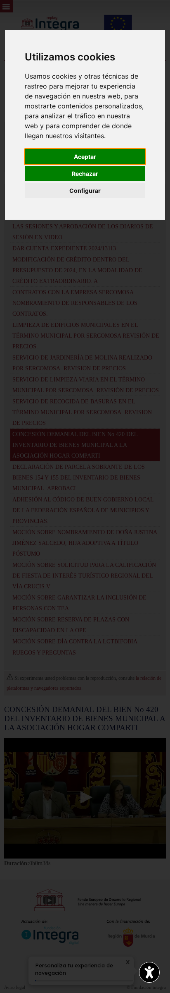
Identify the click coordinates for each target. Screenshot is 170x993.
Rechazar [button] (85, 173)
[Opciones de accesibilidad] (149, 972)
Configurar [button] (85, 190)
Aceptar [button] (85, 156)
